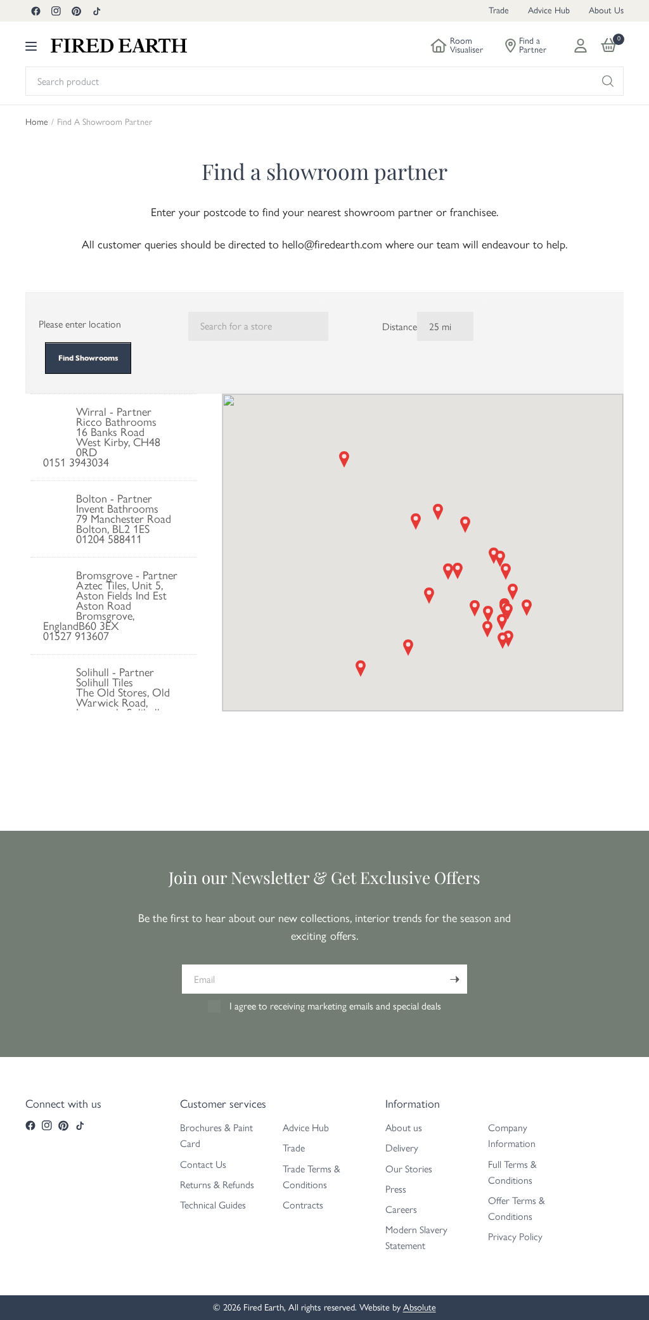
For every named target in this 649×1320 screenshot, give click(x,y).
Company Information (512, 1136)
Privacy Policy (515, 1237)
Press (395, 1189)
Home (36, 122)
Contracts (303, 1205)
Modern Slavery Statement (416, 1238)
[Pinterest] (76, 11)
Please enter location (80, 324)
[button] (416, 521)
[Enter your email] (454, 979)
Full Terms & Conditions (512, 1172)
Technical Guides (213, 1205)
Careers (401, 1209)
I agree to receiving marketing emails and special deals (335, 1006)
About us (403, 1128)
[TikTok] (96, 11)
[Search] (608, 81)
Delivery (401, 1148)
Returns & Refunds (217, 1185)
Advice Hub (549, 10)
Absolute (419, 1307)
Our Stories (408, 1169)
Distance (399, 327)
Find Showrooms (88, 357)
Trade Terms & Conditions (311, 1177)
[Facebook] (35, 11)
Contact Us (203, 1164)
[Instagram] (56, 11)
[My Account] (580, 45)
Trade (499, 10)
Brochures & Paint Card (216, 1136)
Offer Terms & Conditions (516, 1208)
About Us (606, 10)
